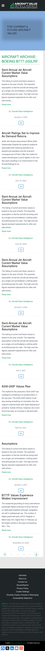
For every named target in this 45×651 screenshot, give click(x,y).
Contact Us (22, 581)
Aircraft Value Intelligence (22, 111)
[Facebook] (2, 648)
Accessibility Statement (22, 598)
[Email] (16, 648)
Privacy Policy (22, 588)
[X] (7, 648)
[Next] (36, 554)
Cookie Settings (22, 591)
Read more (6, 104)
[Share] (21, 648)
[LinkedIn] (12, 648)
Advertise (22, 575)
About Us (22, 578)
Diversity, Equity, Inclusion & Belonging (23, 594)
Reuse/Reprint (22, 585)
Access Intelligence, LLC (18, 643)
